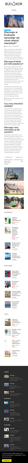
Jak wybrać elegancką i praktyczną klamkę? (16, 219)
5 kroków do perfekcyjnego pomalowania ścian (16, 321)
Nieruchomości (7, 30)
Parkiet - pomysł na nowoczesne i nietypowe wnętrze (16, 342)
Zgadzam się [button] (7, 460)
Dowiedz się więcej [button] (7, 457)
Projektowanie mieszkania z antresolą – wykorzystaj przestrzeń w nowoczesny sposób (15, 231)
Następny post (19, 157)
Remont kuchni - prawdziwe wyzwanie (15, 283)
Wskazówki (14, 259)
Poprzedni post (8, 157)
